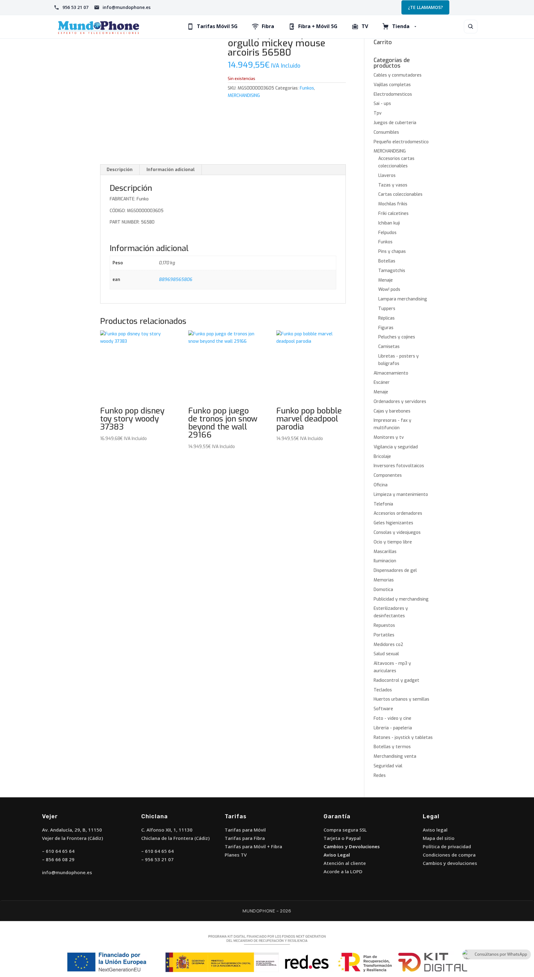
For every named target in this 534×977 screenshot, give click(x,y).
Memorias (384, 580)
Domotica (383, 590)
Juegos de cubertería (395, 123)
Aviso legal (435, 830)
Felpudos (387, 233)
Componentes (388, 475)
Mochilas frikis (392, 204)
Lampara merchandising (402, 299)
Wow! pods (389, 289)
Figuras (385, 328)
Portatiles (384, 635)
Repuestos (384, 625)
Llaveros (387, 175)
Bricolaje (382, 456)
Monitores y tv (389, 437)
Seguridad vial (388, 766)
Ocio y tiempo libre (393, 542)
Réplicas (386, 318)
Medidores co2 (388, 645)
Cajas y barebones (392, 411)
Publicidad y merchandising (401, 599)
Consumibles (386, 132)
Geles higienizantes (393, 523)
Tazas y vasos (392, 185)
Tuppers (386, 309)
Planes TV (236, 855)
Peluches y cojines (396, 337)
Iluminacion (385, 561)
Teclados (383, 690)
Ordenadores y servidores (400, 402)
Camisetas (389, 347)
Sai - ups (382, 104)
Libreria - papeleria (393, 728)
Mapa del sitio (439, 838)
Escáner (382, 382)
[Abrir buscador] (470, 26)
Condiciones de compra (449, 855)
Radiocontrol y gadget (396, 680)
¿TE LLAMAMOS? (425, 7)
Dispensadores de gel (395, 570)
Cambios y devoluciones (450, 863)
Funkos (307, 88)
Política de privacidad (447, 846)
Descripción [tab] (120, 170)
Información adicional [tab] (170, 170)
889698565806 (175, 280)
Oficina (381, 485)
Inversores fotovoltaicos (399, 466)
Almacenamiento (391, 373)
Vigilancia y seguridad (396, 447)
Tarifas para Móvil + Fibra (253, 846)
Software (383, 709)
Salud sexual (386, 654)
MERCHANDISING (244, 96)
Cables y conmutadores (398, 75)
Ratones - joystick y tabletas (403, 737)
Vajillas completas (392, 85)
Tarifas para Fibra (245, 838)
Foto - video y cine (392, 718)
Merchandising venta (395, 756)
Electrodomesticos (393, 94)
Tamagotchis (391, 271)
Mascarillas (385, 552)
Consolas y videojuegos (397, 532)
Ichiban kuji (389, 223)
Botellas (386, 261)
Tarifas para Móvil (245, 830)
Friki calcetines (393, 213)
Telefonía (383, 504)
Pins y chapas (392, 251)
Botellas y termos (392, 747)
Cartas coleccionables (400, 194)
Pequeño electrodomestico (401, 142)
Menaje (385, 280)
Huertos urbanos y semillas (401, 699)
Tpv (378, 113)
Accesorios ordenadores (398, 513)
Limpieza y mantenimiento (401, 494)
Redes (380, 775)
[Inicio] (99, 26)
